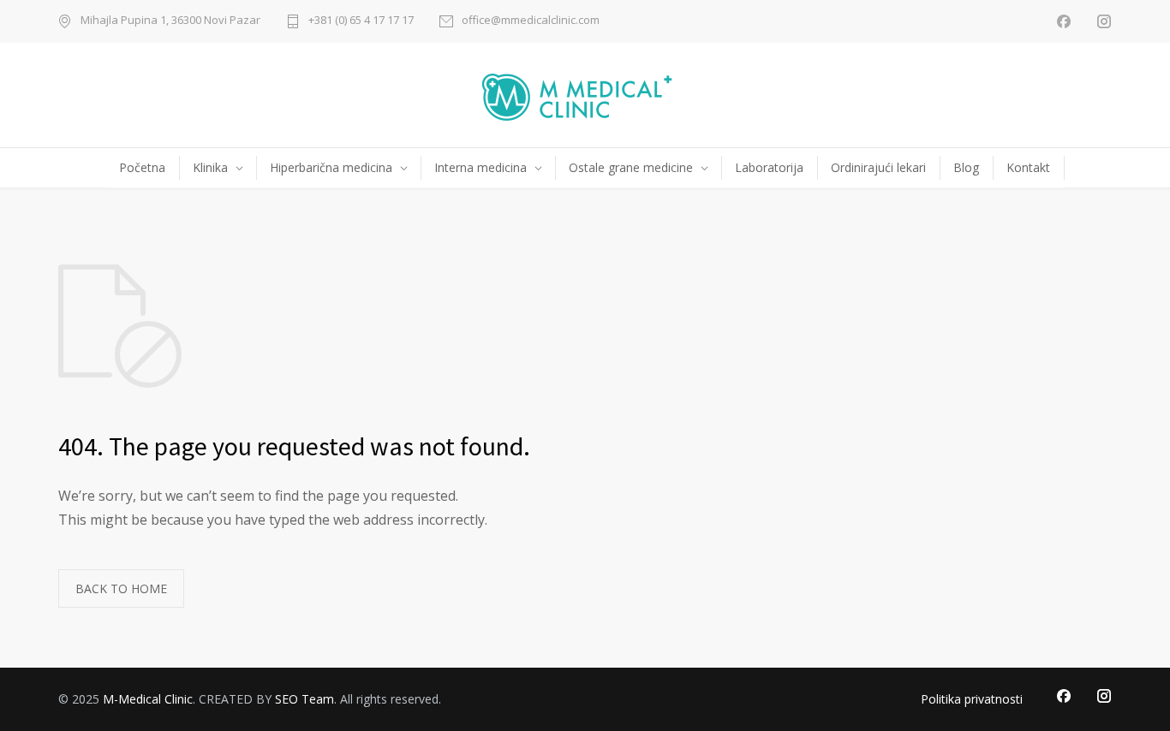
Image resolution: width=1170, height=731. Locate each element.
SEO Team (304, 699)
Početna (142, 167)
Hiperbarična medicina (331, 167)
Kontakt (1028, 167)
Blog (966, 167)
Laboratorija (769, 167)
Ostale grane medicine (631, 167)
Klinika (210, 167)
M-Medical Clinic (148, 699)
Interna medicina (480, 167)
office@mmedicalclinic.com (531, 21)
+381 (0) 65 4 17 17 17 (361, 21)
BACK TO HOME (121, 588)
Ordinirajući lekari (878, 167)
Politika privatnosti (972, 699)
